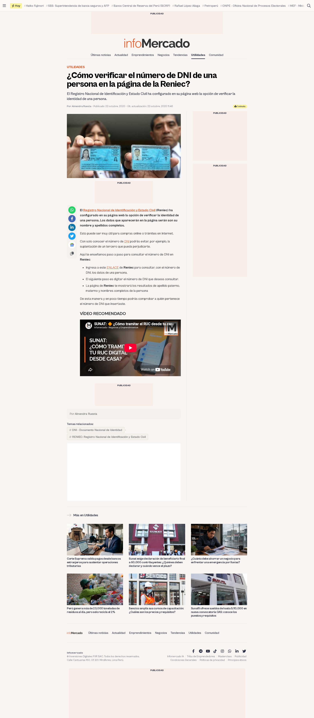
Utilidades (198, 55)
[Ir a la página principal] (157, 43)
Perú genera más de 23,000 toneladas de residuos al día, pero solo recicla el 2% (93, 610)
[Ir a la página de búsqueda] (309, 5)
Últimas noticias (101, 55)
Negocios (164, 55)
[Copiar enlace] (72, 253)
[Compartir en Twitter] (72, 236)
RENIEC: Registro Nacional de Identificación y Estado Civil (109, 437)
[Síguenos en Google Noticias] (72, 244)
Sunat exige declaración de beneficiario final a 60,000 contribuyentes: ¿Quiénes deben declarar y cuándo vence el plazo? (157, 562)
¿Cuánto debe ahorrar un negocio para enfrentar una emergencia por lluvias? (215, 560)
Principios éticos (237, 660)
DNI (126, 241)
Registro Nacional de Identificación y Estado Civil (119, 210)
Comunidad (216, 55)
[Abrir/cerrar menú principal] (4, 5)
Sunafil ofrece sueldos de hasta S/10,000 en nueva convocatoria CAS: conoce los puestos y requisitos (219, 612)
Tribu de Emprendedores (201, 656)
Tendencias (180, 55)
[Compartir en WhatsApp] (72, 210)
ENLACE (113, 267)
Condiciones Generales (183, 660)
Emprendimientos (143, 55)
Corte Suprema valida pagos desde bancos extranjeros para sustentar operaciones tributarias (94, 562)
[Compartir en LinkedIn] (72, 227)
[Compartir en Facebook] (72, 218)
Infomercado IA (175, 656)
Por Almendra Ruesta (79, 106)
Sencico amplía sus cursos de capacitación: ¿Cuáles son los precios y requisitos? (156, 610)
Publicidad (240, 656)
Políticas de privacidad (212, 660)
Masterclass (225, 656)
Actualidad (121, 55)
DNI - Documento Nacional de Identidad (97, 430)
